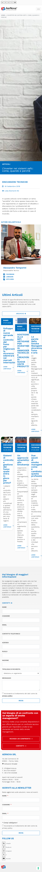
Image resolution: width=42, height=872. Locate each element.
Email (4, 625)
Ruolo (4, 651)
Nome (4, 607)
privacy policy (7, 696)
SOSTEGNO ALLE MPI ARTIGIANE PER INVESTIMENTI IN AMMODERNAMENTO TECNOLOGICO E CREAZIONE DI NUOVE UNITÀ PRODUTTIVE (28, 350)
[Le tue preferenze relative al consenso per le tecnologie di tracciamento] (38, 868)
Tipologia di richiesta (11, 669)
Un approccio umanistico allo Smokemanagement (28, 460)
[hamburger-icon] (38, 9)
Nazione (5, 660)
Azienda (5, 642)
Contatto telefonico (11, 634)
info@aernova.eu (10, 768)
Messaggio (6, 678)
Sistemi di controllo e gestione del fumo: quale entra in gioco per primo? (8, 469)
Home (3, 15)
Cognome (6, 616)
